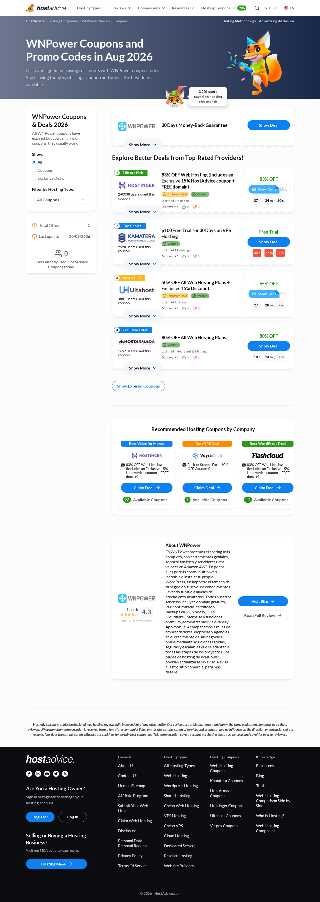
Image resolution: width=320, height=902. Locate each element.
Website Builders (179, 865)
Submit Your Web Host (133, 808)
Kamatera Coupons (226, 780)
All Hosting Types (179, 765)
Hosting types (88, 8)
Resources (180, 8)
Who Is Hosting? (270, 815)
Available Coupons (146, 499)
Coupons (45, 170)
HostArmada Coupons (221, 793)
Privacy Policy (130, 855)
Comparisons (149, 8)
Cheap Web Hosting (181, 805)
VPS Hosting (175, 815)
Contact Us (128, 775)
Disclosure (127, 830)
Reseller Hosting (178, 855)
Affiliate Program (133, 795)
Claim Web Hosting (135, 820)
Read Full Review (259, 615)
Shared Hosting (177, 795)
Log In (72, 816)
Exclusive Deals (51, 178)
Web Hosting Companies (267, 828)
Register (40, 816)
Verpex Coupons (224, 825)
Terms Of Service (133, 865)
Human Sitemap (131, 785)
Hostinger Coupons (227, 805)
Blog (260, 775)
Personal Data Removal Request (133, 843)
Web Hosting (175, 775)
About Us (126, 765)
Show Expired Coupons (138, 386)
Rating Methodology (240, 21)
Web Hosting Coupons (221, 768)
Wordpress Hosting (181, 785)
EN (292, 8)
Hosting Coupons (223, 8)
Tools (261, 785)
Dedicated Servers (180, 845)
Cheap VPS (173, 825)
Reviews (119, 8)
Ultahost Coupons (225, 815)
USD (270, 8)
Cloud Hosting (176, 835)
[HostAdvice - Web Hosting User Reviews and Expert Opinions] (46, 8)
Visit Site (260, 601)
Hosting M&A (53, 863)
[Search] (257, 8)
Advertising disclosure (276, 21)
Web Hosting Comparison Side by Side (273, 800)
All (40, 162)
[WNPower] (137, 598)
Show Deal (268, 125)
